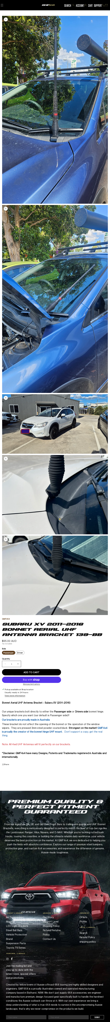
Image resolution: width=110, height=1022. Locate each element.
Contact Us (49, 938)
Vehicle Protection (16, 934)
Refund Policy (87, 937)
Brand (9, 938)
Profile (83, 921)
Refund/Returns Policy (52, 932)
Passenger (8, 652)
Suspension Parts (16, 943)
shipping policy (88, 941)
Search (84, 932)
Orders (83, 917)
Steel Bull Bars (14, 930)
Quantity (6, 659)
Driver (20, 652)
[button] (73, 5)
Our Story (48, 917)
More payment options (31, 684)
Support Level (51, 921)
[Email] (106, 5)
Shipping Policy (51, 925)
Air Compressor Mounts (15, 919)
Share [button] (6, 764)
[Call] (103, 5)
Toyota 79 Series (16, 947)
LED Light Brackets (17, 925)
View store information (15, 695)
